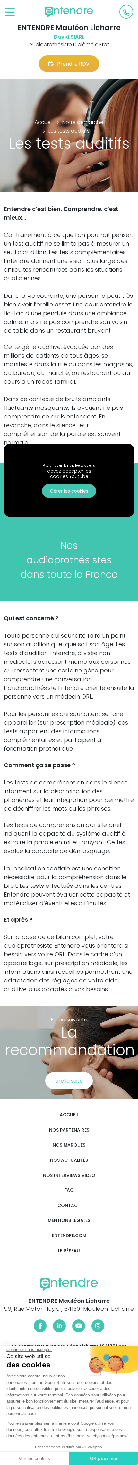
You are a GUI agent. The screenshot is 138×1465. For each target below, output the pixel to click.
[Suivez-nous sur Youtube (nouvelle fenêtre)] (78, 1325)
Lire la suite (69, 1081)
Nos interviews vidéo (69, 1175)
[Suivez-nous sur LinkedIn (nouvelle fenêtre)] (59, 1325)
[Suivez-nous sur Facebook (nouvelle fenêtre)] (40, 1325)
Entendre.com (69, 1235)
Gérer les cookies (69, 490)
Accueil (69, 1115)
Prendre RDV (73, 64)
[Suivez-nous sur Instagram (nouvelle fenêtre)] (97, 1325)
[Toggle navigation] (10, 12)
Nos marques (69, 1145)
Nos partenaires (69, 1130)
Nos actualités (69, 1160)
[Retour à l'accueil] (69, 11)
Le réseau (69, 1251)
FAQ (69, 1190)
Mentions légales (69, 1220)
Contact (69, 1205)
